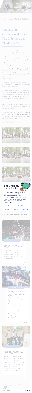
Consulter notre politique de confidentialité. (16, 205)
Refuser (6, 209)
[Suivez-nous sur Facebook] (27, 390)
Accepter (25, 209)
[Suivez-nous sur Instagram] (25, 390)
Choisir (16, 209)
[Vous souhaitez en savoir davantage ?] (17, 391)
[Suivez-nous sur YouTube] (29, 390)
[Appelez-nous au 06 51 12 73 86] (20, 391)
